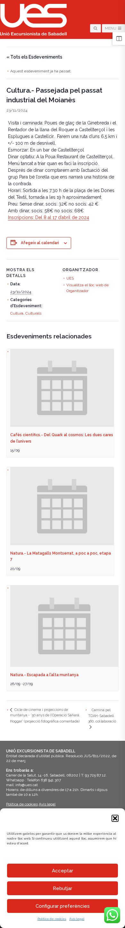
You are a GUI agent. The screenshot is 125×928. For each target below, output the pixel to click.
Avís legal (76, 919)
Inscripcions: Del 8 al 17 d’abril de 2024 (48, 217)
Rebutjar (62, 888)
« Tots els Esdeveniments (34, 57)
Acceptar (62, 871)
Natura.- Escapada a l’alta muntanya (44, 675)
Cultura (16, 313)
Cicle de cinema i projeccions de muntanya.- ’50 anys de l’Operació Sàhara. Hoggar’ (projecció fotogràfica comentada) (45, 715)
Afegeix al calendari (40, 243)
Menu (111, 28)
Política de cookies (52, 919)
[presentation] (62, 388)
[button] (115, 818)
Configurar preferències (63, 906)
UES (70, 278)
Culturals (33, 313)
